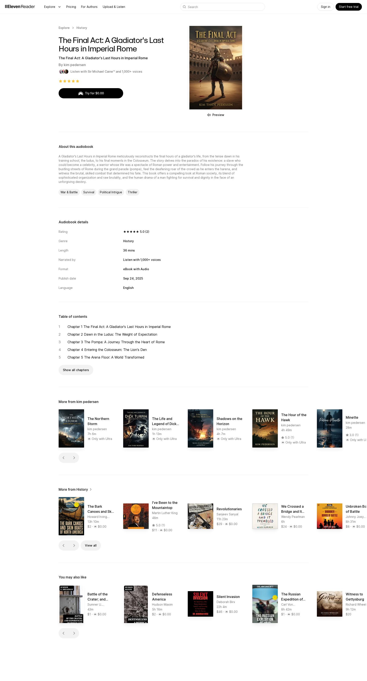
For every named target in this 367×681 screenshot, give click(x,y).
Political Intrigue (111, 192)
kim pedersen (75, 65)
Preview (218, 115)
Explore (49, 6)
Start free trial (349, 6)
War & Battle (69, 192)
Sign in (325, 6)
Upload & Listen (114, 6)
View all (91, 545)
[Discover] (59, 7)
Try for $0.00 (94, 93)
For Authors (89, 6)
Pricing (71, 6)
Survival (88, 192)
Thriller (132, 192)
